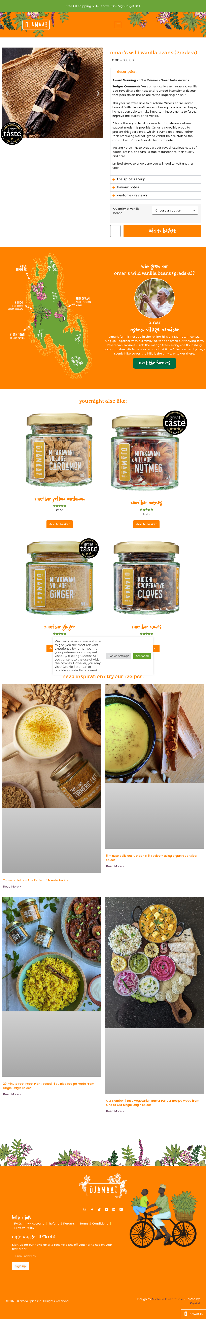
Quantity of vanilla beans (126, 211)
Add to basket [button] (59, 524)
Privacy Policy (24, 1228)
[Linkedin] (114, 1209)
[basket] (185, 24)
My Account (35, 1223)
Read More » (12, 886)
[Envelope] (121, 1209)
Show (193, 1314)
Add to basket (162, 231)
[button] (118, 24)
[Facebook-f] (92, 1209)
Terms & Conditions (94, 1223)
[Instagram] (85, 1209)
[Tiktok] (99, 1209)
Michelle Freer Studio (167, 1299)
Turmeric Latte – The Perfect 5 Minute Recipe (35, 880)
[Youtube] (106, 1209)
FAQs (18, 1223)
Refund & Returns (62, 1223)
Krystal (195, 1303)
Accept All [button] (142, 655)
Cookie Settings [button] (118, 655)
